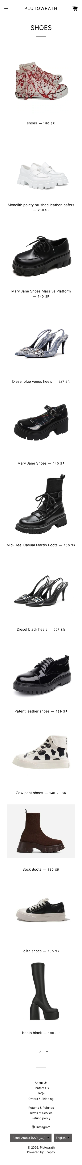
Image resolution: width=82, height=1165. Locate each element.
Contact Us (41, 1088)
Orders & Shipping (41, 1098)
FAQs (41, 1093)
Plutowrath (41, 8)
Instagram (43, 1127)
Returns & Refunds (41, 1107)
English (61, 1137)
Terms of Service (41, 1113)
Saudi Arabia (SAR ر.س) (29, 1137)
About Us (41, 1082)
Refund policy (41, 1118)
